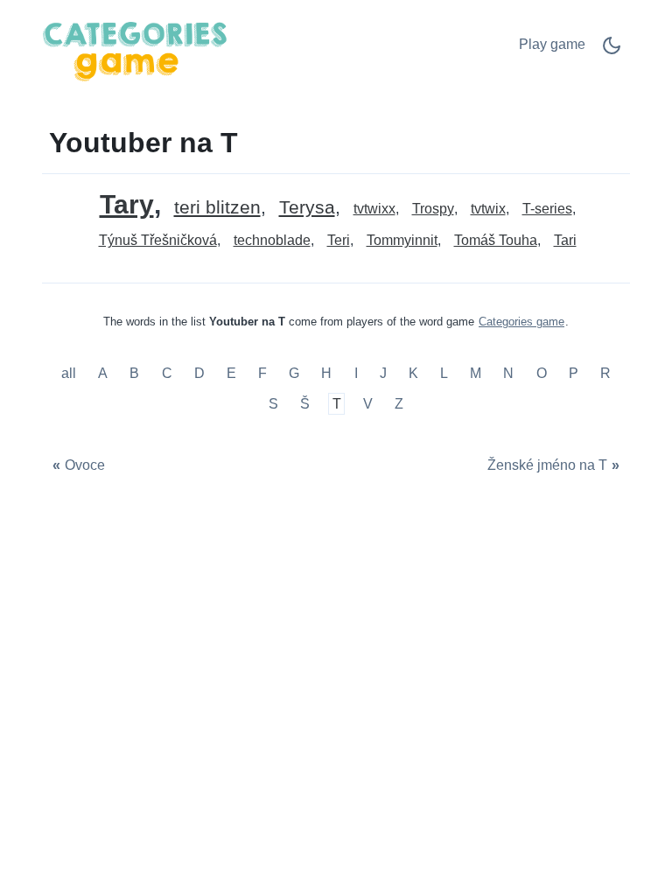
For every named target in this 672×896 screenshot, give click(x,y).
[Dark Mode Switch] (611, 51)
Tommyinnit (402, 240)
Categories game (521, 321)
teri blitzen (217, 208)
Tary (127, 204)
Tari (565, 240)
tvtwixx (375, 208)
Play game (552, 44)
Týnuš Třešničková (158, 240)
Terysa (307, 208)
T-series (547, 208)
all (70, 373)
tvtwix (488, 208)
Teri (338, 240)
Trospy (433, 208)
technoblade (272, 240)
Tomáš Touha (495, 240)
